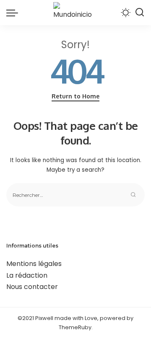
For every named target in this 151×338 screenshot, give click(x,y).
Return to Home (75, 96)
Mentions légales (34, 263)
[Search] (140, 12)
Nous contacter (32, 287)
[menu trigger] (14, 12)
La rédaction (26, 275)
